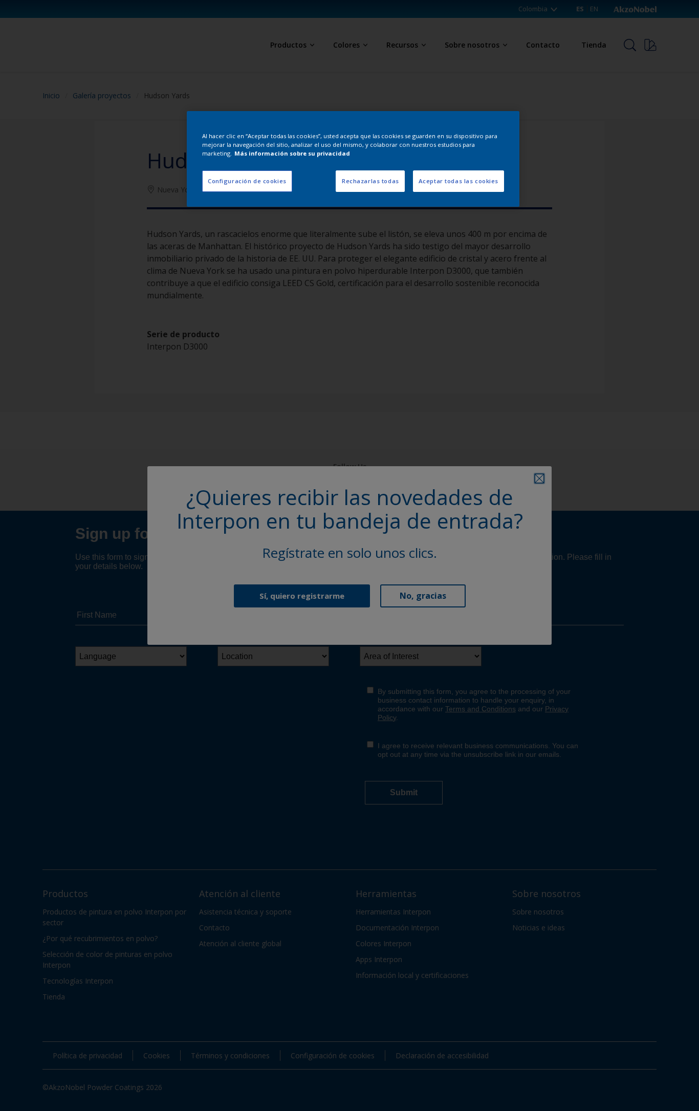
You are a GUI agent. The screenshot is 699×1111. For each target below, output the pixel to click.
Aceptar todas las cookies (458, 181)
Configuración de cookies (247, 181)
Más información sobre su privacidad (292, 153)
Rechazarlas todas (370, 181)
